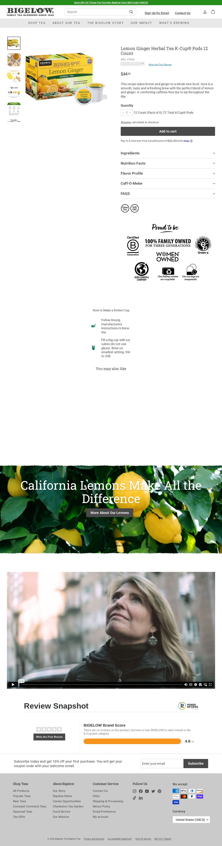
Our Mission (61, 816)
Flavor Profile (132, 173)
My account (100, 816)
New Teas (19, 801)
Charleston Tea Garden (68, 806)
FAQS (125, 194)
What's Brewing (174, 23)
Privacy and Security (94, 839)
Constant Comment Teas (29, 806)
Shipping (126, 122)
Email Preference (104, 811)
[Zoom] (66, 79)
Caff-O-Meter (132, 183)
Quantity (127, 105)
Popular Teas (22, 796)
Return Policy (101, 806)
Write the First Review (160, 64)
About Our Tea (66, 23)
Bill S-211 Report (163, 839)
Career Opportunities (67, 801)
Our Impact (141, 23)
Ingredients (130, 153)
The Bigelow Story (105, 23)
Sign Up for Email (157, 13)
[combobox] (100, 11)
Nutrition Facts (133, 163)
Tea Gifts (19, 816)
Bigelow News (62, 796)
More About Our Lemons (110, 513)
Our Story (59, 791)
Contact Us (183, 13)
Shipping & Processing (108, 801)
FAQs (96, 796)
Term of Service (143, 839)
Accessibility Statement (120, 839)
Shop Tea (37, 23)
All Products (21, 791)
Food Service (61, 811)
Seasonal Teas (22, 811)
